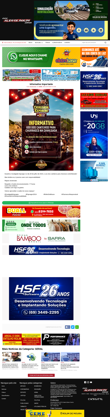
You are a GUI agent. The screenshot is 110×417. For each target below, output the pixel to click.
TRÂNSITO (23, 406)
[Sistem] (94, 135)
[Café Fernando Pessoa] (22, 75)
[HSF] (41, 298)
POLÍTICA (37, 400)
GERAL (4, 362)
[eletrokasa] (41, 57)
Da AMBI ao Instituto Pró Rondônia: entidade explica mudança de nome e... (30, 366)
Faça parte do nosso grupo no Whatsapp (42, 202)
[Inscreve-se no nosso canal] (91, 382)
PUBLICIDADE (24, 403)
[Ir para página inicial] (17, 20)
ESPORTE (23, 392)
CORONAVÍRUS (24, 389)
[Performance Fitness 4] (61, 339)
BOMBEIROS (37, 386)
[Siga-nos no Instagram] (88, 382)
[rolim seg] (94, 57)
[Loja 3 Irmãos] (94, 101)
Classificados (57, 42)
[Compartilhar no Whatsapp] (77, 327)
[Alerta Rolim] (95, 390)
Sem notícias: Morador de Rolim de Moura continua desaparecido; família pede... (10, 366)
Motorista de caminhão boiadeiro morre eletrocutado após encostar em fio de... (70, 366)
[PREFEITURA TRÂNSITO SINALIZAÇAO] (71, 10)
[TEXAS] (41, 250)
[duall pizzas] (41, 212)
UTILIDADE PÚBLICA (40, 406)
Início (30, 42)
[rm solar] (41, 238)
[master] (61, 75)
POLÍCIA (22, 400)
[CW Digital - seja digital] (95, 399)
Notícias (38, 42)
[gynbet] (94, 81)
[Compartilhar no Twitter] (72, 327)
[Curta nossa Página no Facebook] (85, 382)
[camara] (71, 30)
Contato (67, 42)
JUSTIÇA (22, 395)
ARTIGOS (23, 386)
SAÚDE (36, 403)
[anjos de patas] (41, 226)
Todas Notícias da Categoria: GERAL (41, 375)
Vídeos (47, 42)
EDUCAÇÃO (37, 389)
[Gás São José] (94, 171)
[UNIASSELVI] (55, 413)
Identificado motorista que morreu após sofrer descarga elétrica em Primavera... (49, 366)
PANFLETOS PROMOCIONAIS (39, 396)
